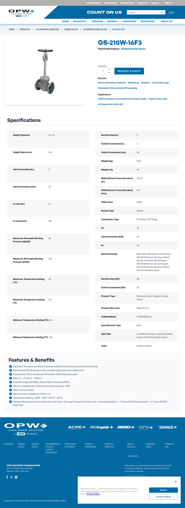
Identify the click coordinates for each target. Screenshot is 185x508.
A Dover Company (37, 500)
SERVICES (97, 21)
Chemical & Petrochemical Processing (117, 88)
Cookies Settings (163, 497)
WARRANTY (133, 456)
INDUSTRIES (129, 21)
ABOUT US (166, 21)
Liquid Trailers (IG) (157, 98)
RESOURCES (148, 21)
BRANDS (112, 21)
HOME (65, 21)
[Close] (176, 482)
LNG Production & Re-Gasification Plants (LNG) (122, 98)
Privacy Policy (93, 494)
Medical (145, 82)
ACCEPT (163, 490)
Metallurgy (133, 82)
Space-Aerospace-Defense (112, 82)
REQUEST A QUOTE (129, 71)
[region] (129, 490)
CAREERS (8, 444)
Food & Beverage (160, 82)
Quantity (102, 66)
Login (171, 12)
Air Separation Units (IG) (110, 104)
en (169, 3)
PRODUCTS (79, 21)
